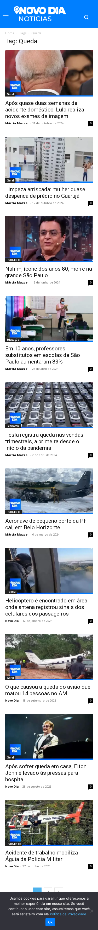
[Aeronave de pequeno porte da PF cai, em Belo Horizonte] (49, 491)
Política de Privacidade (68, 914)
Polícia (11, 592)
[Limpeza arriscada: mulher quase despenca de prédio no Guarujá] (49, 160)
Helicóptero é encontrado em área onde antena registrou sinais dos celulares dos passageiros (46, 607)
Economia (13, 426)
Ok (50, 922)
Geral (10, 94)
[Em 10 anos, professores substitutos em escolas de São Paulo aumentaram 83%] (49, 319)
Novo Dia (12, 621)
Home (9, 33)
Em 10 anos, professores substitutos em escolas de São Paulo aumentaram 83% (42, 355)
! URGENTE (14, 260)
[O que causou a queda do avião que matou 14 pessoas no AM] (49, 657)
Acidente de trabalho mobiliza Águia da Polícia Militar (41, 855)
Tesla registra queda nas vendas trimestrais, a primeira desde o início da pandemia (44, 441)
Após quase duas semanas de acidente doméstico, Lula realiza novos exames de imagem (44, 109)
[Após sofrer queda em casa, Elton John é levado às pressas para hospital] (49, 737)
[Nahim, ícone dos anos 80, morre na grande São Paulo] (49, 239)
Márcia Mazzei (16, 123)
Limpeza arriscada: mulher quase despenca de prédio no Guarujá (45, 192)
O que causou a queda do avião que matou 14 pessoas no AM (47, 690)
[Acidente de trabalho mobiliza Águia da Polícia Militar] (49, 823)
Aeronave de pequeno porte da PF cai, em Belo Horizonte (46, 524)
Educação (13, 339)
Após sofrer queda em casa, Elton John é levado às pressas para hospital (46, 773)
